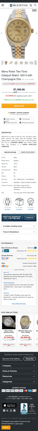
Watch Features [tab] (27, 152)
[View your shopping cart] (31, 5)
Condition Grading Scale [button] (12, 226)
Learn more (19, 423)
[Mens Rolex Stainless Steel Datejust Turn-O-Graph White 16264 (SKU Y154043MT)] (9, 322)
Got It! (6, 427)
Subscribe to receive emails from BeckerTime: (19, 354)
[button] (3, 5)
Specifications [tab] (10, 152)
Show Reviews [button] (19, 304)
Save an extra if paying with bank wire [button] (19, 99)
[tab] (19, 226)
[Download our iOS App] (10, 405)
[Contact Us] (19, 217)
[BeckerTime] (19, 5)
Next (36, 33)
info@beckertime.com (25, 396)
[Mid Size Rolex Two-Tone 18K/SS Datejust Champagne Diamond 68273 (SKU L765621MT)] (25, 322)
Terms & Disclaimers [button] (11, 232)
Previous (1, 33)
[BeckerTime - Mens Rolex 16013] (19, 33)
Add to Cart (19, 105)
